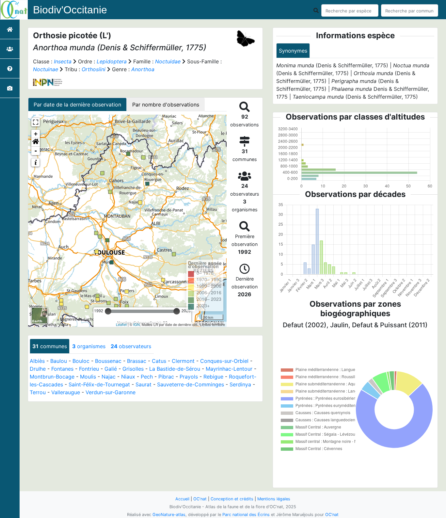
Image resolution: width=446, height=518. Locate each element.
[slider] (108, 311)
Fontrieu (89, 368)
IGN (136, 324)
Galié (110, 368)
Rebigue (213, 376)
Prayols (189, 376)
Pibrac (166, 376)
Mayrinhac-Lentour (229, 368)
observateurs (131, 346)
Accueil (182, 498)
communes (49, 346)
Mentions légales (273, 498)
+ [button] (36, 133)
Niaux (128, 376)
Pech (147, 376)
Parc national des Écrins (246, 514)
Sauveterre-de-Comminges (190, 384)
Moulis (88, 376)
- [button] (36, 150)
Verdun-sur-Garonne (110, 392)
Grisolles (133, 368)
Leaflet (121, 324)
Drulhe (38, 368)
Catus (159, 361)
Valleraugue (65, 392)
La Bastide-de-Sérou (174, 368)
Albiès (37, 361)
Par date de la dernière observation (77, 104)
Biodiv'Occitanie (70, 10)
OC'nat (200, 498)
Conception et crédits (232, 498)
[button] (35, 142)
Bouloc (80, 361)
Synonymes (293, 50)
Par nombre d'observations (165, 104)
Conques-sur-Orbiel (224, 361)
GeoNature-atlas (168, 514)
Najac (109, 376)
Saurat (143, 384)
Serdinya (240, 384)
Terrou (38, 392)
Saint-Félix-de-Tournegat (99, 384)
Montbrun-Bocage (52, 376)
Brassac (136, 361)
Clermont (183, 361)
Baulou (58, 361)
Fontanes (62, 368)
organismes (88, 346)
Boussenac (108, 361)
